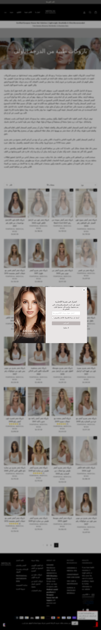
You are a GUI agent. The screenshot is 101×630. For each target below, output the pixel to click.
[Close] (84, 290)
